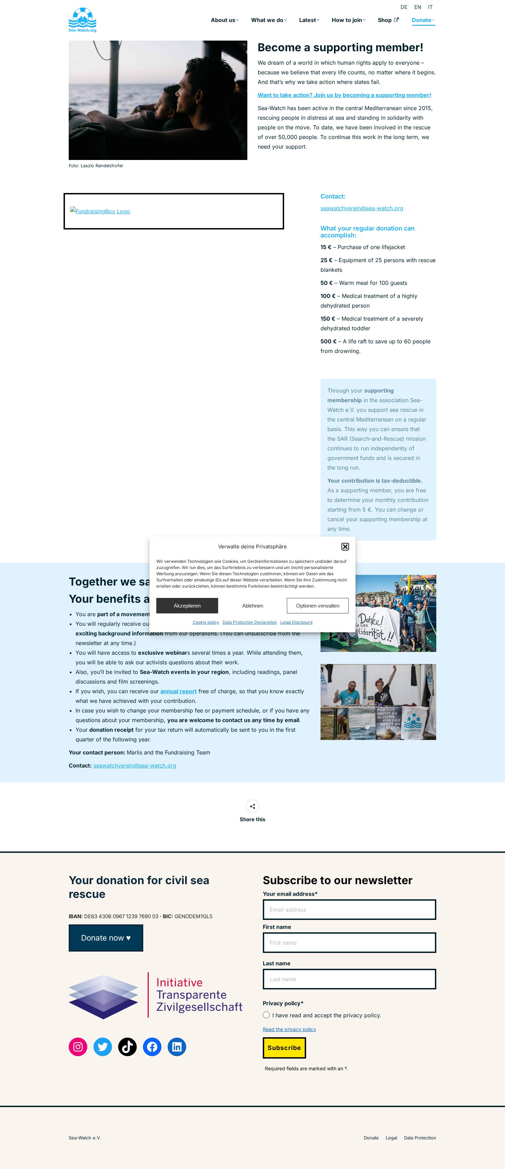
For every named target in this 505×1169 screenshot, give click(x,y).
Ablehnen (252, 606)
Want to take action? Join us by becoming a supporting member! (344, 95)
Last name (277, 963)
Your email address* (290, 893)
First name (277, 926)
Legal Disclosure (296, 622)
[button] (345, 546)
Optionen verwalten (317, 606)
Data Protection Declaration (250, 622)
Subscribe (284, 1047)
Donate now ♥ (106, 937)
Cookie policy (206, 622)
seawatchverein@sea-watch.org (362, 208)
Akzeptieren (187, 606)
